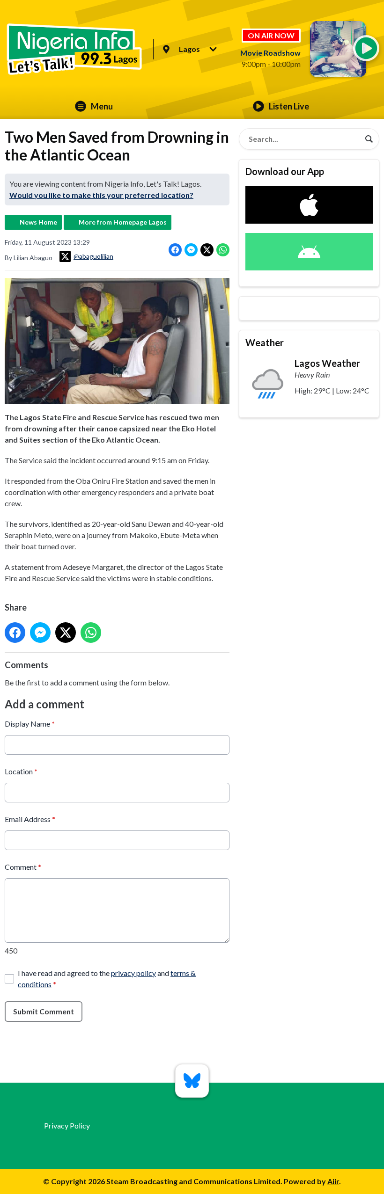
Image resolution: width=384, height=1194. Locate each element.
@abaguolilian (93, 256)
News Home (38, 222)
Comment (23, 866)
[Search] (369, 139)
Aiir (333, 1181)
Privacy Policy (67, 1125)
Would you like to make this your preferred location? (101, 194)
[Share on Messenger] (191, 249)
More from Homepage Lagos (123, 222)
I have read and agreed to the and (107, 978)
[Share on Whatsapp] (222, 249)
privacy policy (133, 972)
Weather (264, 342)
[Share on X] (207, 249)
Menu (102, 106)
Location (21, 771)
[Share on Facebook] (175, 249)
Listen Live (289, 106)
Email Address (30, 819)
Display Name (30, 723)
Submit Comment (43, 1011)
